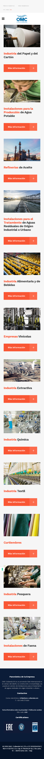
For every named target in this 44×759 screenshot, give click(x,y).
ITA (4, 9)
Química (16, 439)
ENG (7, 9)
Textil (14, 491)
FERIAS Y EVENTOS (8, 6)
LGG (25, 712)
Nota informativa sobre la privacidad (14, 710)
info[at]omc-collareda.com (29, 698)
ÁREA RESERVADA (23, 6)
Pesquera (17, 594)
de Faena (20, 645)
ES (11, 9)
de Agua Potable (18, 112)
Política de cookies (35, 710)
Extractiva (18, 388)
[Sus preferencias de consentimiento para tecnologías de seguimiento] (2, 569)
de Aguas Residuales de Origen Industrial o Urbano (19, 224)
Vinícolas (17, 336)
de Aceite (18, 167)
